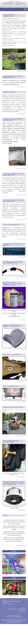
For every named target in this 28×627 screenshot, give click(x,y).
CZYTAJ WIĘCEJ (21, 71)
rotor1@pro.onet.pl (21, 611)
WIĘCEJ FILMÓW (14, 596)
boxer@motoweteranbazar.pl (8, 603)
